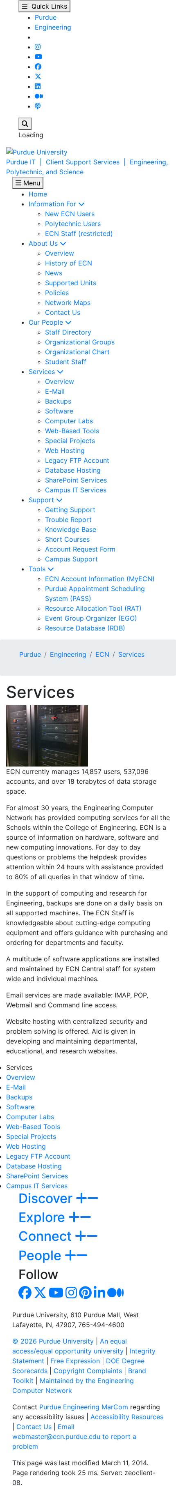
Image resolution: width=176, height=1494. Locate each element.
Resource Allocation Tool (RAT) (93, 608)
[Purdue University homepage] (37, 151)
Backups (58, 401)
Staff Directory (68, 332)
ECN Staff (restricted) (79, 233)
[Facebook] (38, 66)
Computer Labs (69, 421)
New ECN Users (70, 214)
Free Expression (75, 1361)
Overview (59, 253)
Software (59, 411)
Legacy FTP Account (77, 460)
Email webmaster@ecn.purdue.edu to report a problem (74, 1436)
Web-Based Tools (72, 431)
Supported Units (70, 283)
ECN (102, 654)
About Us (44, 243)
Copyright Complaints (88, 1371)
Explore (43, 1217)
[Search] (25, 124)
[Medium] (39, 96)
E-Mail (55, 391)
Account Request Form (80, 549)
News (53, 273)
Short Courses (67, 539)
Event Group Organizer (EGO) (91, 618)
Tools (38, 569)
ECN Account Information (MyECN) (100, 579)
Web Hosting (65, 450)
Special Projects (70, 440)
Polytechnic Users (73, 223)
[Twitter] (38, 76)
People (41, 1255)
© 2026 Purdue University (53, 1341)
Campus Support (71, 559)
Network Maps (67, 302)
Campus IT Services (75, 490)
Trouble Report (68, 519)
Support (42, 500)
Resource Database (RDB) (85, 628)
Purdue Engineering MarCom (83, 1407)
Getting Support (70, 510)
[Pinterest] (85, 1295)
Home (38, 194)
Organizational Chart (77, 352)
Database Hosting (73, 470)
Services (43, 371)
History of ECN (68, 263)
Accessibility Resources (126, 1417)
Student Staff (65, 362)
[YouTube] (38, 57)
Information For (53, 204)
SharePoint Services (76, 480)
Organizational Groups (80, 342)
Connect (46, 1236)
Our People (47, 322)
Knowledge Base (70, 529)
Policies (57, 293)
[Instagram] (38, 47)
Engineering (53, 27)
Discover (47, 1198)
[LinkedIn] (38, 86)
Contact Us (62, 312)
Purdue (45, 17)
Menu (30, 183)
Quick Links (47, 6)
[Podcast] (38, 106)
